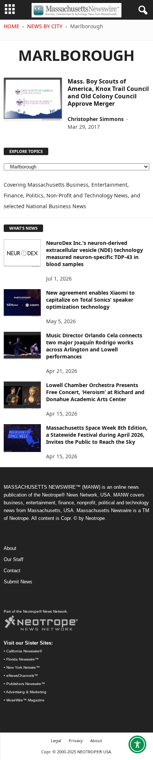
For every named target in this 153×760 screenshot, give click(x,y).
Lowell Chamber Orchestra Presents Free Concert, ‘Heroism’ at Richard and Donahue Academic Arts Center (95, 392)
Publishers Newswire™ (25, 684)
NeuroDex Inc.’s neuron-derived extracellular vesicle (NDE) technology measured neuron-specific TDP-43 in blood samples (94, 253)
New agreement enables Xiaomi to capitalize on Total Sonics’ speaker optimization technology (90, 299)
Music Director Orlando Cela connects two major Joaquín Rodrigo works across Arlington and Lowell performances (94, 346)
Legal (56, 740)
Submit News (18, 581)
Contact (12, 570)
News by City (44, 26)
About (10, 548)
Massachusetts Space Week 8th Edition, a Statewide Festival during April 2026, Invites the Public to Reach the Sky (96, 434)
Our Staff (13, 559)
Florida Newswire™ (22, 659)
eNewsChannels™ (22, 676)
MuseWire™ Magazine (25, 700)
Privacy (76, 740)
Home (11, 26)
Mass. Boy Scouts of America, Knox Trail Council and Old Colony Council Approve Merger (108, 92)
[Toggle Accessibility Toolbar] (137, 744)
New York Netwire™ (23, 667)
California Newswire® (24, 651)
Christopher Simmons (96, 118)
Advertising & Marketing (26, 692)
